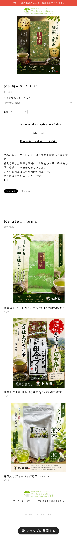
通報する (25, 191)
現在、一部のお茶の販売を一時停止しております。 (38, 3)
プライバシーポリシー (23, 501)
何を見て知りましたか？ (17, 98)
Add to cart (38, 133)
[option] (38, 45)
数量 (6, 112)
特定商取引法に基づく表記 (51, 501)
